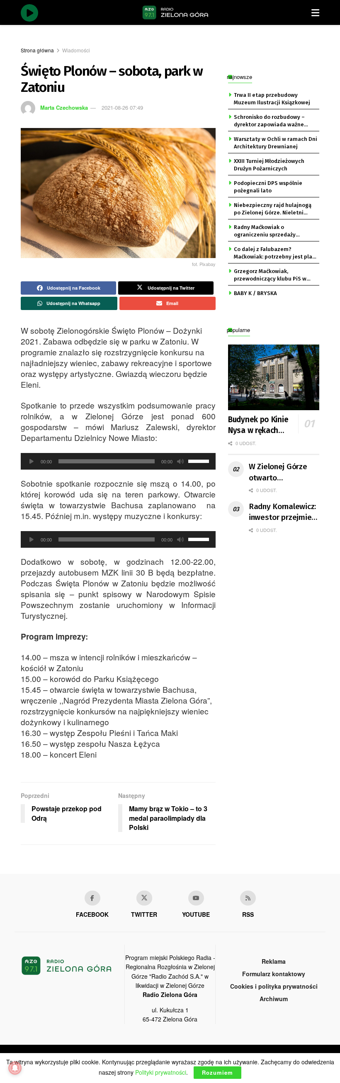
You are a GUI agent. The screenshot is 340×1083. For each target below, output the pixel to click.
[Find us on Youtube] (196, 898)
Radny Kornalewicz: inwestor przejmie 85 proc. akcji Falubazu (282, 512)
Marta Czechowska (64, 107)
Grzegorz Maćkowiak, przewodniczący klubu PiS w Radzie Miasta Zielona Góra (270, 275)
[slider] (199, 460)
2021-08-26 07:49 (122, 107)
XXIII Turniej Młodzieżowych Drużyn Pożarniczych (269, 165)
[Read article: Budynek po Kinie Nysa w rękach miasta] (273, 377)
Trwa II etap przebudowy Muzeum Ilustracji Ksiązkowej (272, 99)
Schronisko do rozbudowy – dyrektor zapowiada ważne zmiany (269, 121)
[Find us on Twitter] (144, 898)
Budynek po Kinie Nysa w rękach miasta (258, 425)
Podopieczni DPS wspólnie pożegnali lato (268, 187)
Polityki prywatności (160, 1072)
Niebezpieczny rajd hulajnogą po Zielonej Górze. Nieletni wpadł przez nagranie (272, 209)
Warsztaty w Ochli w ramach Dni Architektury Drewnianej (275, 143)
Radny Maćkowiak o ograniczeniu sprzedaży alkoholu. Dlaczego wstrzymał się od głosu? (273, 231)
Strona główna (37, 50)
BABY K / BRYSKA (255, 293)
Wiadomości (76, 50)
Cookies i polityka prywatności (274, 986)
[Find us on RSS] (248, 898)
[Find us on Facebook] (92, 898)
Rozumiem (217, 1072)
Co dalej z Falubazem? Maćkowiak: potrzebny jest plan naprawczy (275, 253)
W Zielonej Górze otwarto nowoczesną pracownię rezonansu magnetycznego (278, 472)
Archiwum (274, 998)
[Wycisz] (180, 461)
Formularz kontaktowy (273, 974)
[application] (118, 461)
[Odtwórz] (31, 461)
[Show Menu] (315, 12)
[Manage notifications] (15, 1068)
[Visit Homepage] (175, 12)
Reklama (274, 961)
